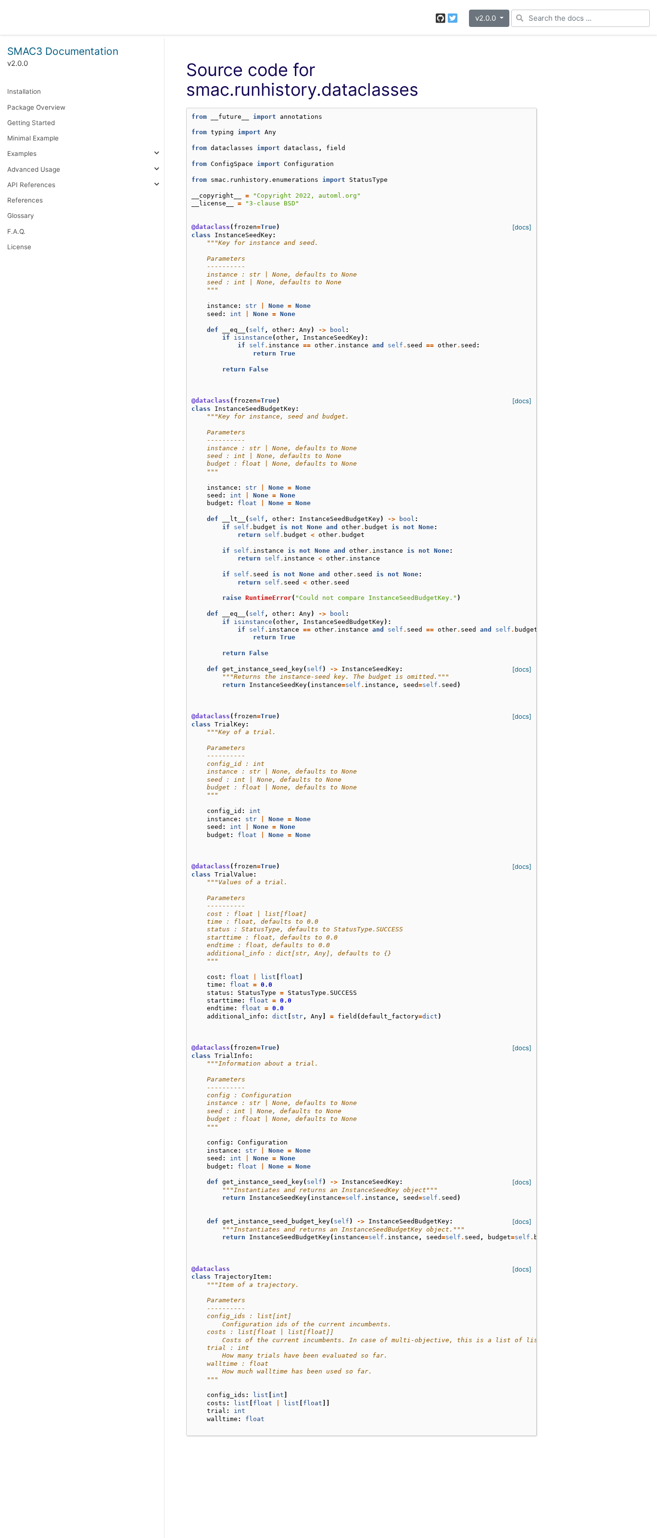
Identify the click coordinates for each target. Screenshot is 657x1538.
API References (31, 184)
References (25, 200)
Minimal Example (33, 138)
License (19, 247)
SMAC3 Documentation (62, 51)
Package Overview (36, 107)
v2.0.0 (486, 18)
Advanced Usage (33, 169)
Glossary (20, 215)
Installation (24, 91)
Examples (22, 153)
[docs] (521, 227)
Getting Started (31, 122)
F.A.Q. (16, 231)
